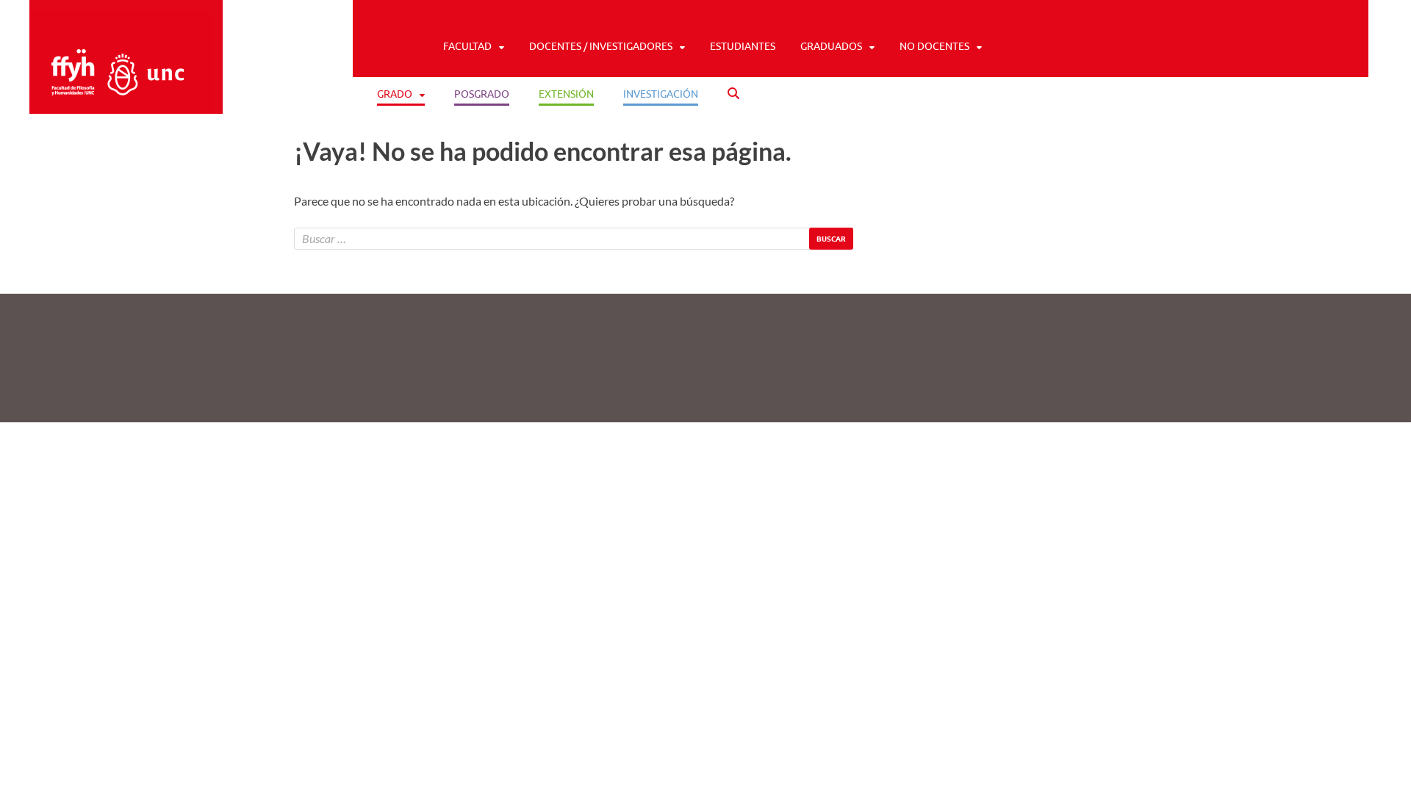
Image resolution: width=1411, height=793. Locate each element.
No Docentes (934, 46)
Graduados (831, 46)
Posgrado (481, 94)
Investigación (660, 94)
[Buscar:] (573, 239)
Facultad (467, 46)
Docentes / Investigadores (600, 46)
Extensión (566, 94)
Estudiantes (742, 46)
